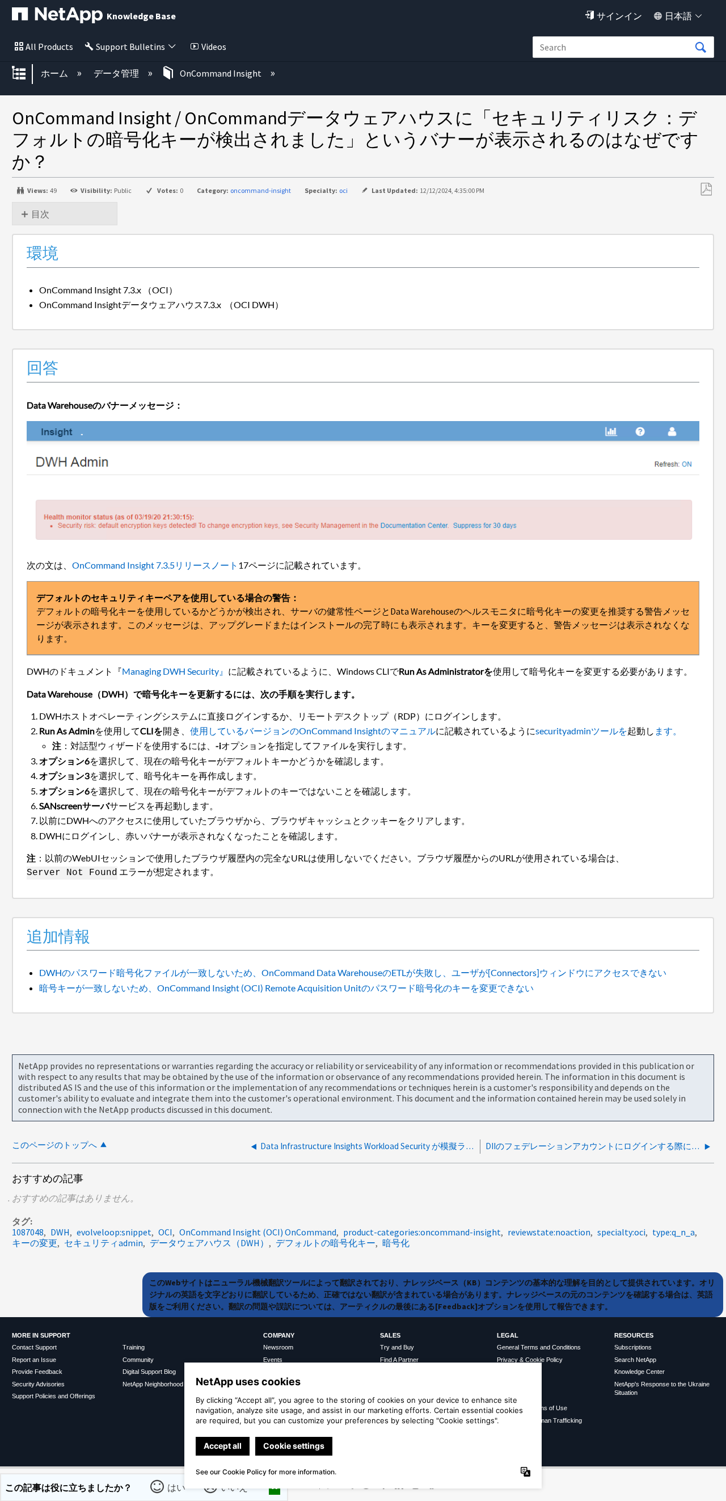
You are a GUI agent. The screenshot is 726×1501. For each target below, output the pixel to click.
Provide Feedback (37, 1371)
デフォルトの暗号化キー (325, 1242)
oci (343, 190)
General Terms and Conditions (539, 1347)
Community (138, 1359)
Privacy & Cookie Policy (530, 1359)
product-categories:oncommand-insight (422, 1232)
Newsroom (278, 1347)
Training (134, 1347)
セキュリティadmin (103, 1242)
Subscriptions (633, 1347)
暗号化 (396, 1242)
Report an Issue (34, 1359)
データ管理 (117, 73)
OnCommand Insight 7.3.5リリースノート (155, 565)
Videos (213, 46)
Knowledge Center (639, 1371)
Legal (507, 1335)
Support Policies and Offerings (53, 1396)
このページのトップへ (54, 1145)
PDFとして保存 (706, 189)
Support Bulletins (130, 46)
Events (272, 1359)
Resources (633, 1335)
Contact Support (34, 1347)
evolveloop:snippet (114, 1232)
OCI (165, 1232)
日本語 (678, 16)
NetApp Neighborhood (153, 1384)
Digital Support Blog (149, 1371)
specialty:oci (621, 1232)
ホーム (55, 73)
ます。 (668, 730)
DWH (60, 1232)
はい (176, 1487)
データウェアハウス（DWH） (209, 1242)
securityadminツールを (581, 730)
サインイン (619, 16)
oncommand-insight (260, 190)
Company (278, 1335)
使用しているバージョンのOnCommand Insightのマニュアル (313, 730)
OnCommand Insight (220, 73)
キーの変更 (34, 1242)
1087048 (28, 1232)
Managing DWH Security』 (175, 671)
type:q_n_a (673, 1232)
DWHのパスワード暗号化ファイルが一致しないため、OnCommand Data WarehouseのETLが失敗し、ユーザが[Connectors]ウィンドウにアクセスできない (352, 972)
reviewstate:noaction (549, 1232)
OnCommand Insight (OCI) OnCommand (257, 1232)
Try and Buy (397, 1347)
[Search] (700, 48)
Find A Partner (399, 1359)
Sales (390, 1335)
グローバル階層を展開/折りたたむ (26, 73)
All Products (49, 46)
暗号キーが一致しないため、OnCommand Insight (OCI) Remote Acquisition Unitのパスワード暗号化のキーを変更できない (286, 987)
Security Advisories (38, 1384)
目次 (40, 214)
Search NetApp (635, 1359)
